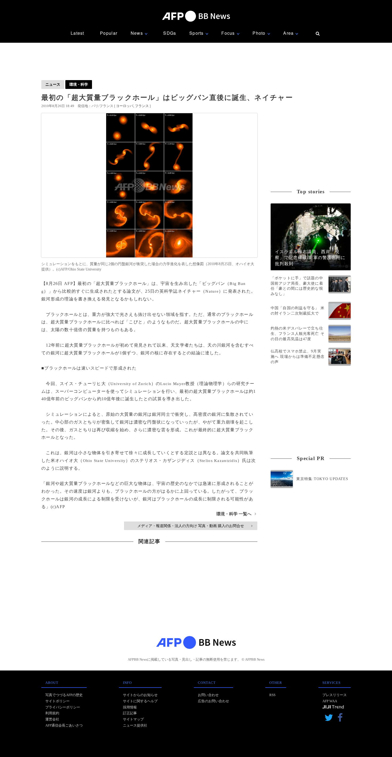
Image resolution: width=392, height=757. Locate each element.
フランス (142, 106)
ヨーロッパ (124, 106)
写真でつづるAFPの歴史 (64, 695)
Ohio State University (104, 460)
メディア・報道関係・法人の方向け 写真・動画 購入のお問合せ (194, 526)
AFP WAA (329, 701)
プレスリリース (334, 695)
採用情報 (130, 707)
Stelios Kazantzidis (218, 460)
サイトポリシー (57, 701)
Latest (77, 33)
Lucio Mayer (172, 384)
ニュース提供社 (135, 725)
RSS (272, 695)
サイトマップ (133, 719)
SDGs (169, 33)
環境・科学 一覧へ (236, 514)
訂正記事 (130, 713)
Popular (108, 33)
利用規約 (52, 713)
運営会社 (52, 719)
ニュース (52, 84)
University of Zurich (130, 384)
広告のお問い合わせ (213, 701)
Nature (212, 291)
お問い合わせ (208, 695)
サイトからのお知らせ (140, 695)
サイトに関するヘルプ (140, 701)
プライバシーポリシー (62, 707)
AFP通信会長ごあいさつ (64, 725)
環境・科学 (78, 84)
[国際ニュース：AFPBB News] (196, 16)
